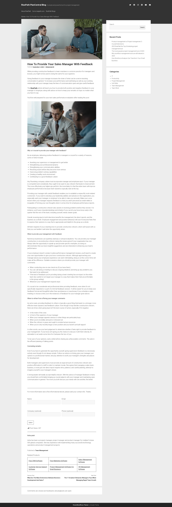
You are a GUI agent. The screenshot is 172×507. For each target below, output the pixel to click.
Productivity (115, 78)
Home (23, 16)
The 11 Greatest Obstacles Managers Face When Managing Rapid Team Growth (80, 479)
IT (112, 76)
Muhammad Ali (50, 67)
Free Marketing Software (58, 461)
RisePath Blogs (50, 11)
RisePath (34, 88)
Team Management (41, 450)
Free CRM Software (35, 461)
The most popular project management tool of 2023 (128, 51)
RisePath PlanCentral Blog (33, 5)
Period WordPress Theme (80, 505)
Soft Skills (115, 83)
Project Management (118, 81)
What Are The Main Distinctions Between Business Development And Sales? (43, 479)
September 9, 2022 (38, 67)
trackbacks (50, 491)
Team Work (115, 88)
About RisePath (26, 11)
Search (112, 24)
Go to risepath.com (38, 11)
